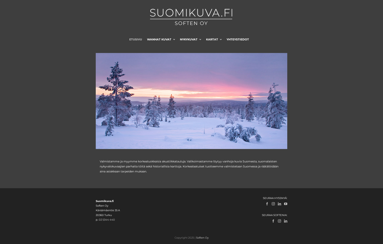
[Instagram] (273, 203)
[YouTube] (285, 203)
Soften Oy (202, 237)
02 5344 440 (107, 219)
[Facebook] (267, 203)
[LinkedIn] (279, 203)
